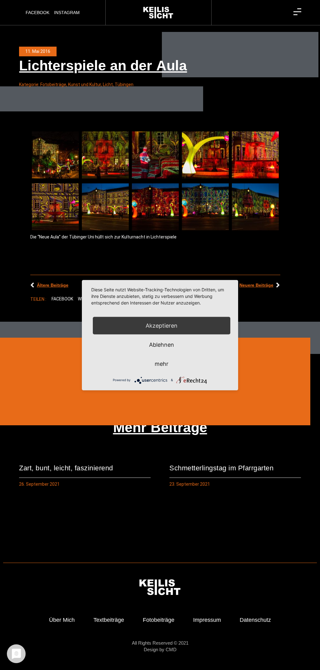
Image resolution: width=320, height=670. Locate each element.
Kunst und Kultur (84, 84)
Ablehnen (161, 344)
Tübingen (124, 84)
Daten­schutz (255, 620)
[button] (62, 299)
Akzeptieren (162, 325)
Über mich (62, 620)
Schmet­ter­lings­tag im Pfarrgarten (221, 468)
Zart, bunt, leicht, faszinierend (66, 468)
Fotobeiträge (53, 84)
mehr (161, 363)
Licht (108, 84)
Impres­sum (207, 620)
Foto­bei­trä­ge (158, 620)
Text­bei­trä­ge (108, 620)
